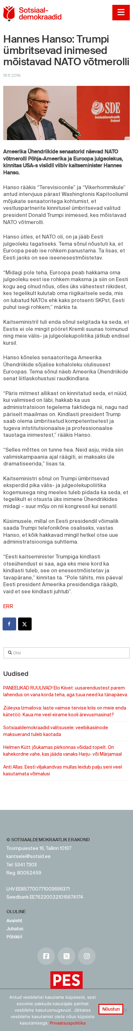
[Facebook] (46, 956)
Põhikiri (14, 937)
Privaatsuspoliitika (68, 1023)
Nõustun (111, 1009)
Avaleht (14, 921)
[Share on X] (25, 624)
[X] (66, 956)
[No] (125, 1010)
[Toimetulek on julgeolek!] (32, 13)
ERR (8, 606)
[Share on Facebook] (9, 624)
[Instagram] (87, 956)
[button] (120, 12)
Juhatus (14, 929)
